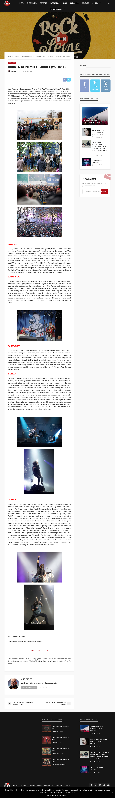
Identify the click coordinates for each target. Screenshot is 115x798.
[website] (40, 687)
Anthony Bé (14, 71)
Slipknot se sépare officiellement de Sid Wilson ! (94, 121)
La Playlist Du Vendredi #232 (60, 750)
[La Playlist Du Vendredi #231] (46, 762)
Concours (74, 3)
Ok (48, 795)
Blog (65, 3)
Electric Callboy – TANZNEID (98, 161)
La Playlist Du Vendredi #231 (60, 761)
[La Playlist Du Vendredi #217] (46, 728)
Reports (43, 3)
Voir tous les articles (29, 687)
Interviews (54, 3)
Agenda (95, 3)
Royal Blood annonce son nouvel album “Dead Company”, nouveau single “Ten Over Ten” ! (99, 147)
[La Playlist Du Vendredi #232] (46, 751)
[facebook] (43, 687)
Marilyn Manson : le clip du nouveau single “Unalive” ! (99, 132)
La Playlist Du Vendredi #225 (60, 739)
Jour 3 (45, 650)
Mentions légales (36, 785)
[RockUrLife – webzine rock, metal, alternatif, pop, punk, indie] (7, 785)
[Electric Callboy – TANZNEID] (86, 162)
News (21, 3)
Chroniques (32, 3)
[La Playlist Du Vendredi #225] (46, 740)
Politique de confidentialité (53, 785)
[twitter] (46, 687)
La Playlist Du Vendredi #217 (60, 727)
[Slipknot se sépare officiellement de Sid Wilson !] (95, 116)
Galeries (85, 3)
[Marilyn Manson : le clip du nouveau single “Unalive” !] (86, 132)
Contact (68, 785)
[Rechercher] (109, 3)
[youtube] (108, 785)
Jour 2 (39, 650)
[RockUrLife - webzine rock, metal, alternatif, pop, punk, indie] (7, 3)
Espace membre (56, 9)
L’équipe (24, 785)
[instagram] (49, 687)
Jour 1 (33, 650)
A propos (16, 785)
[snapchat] (104, 785)
